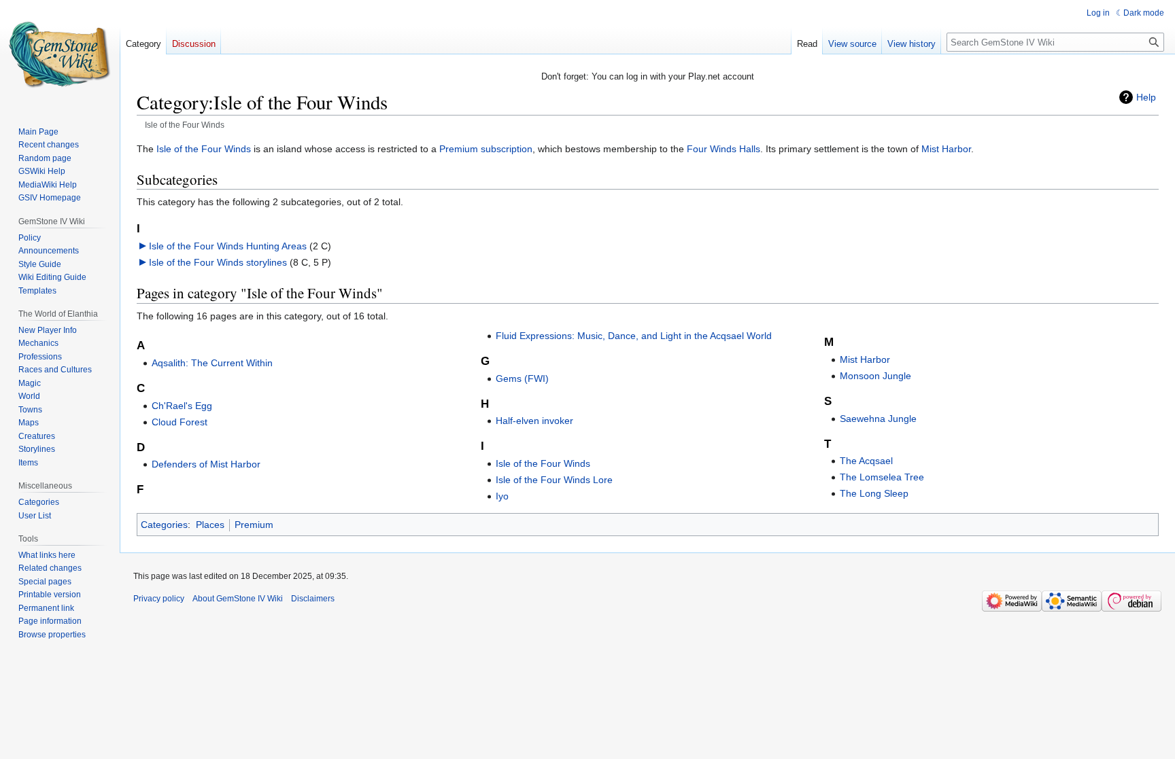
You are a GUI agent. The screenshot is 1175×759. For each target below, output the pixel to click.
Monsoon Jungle (875, 375)
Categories (164, 524)
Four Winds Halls (723, 148)
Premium (254, 524)
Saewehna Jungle (878, 418)
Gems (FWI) (522, 378)
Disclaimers (313, 598)
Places (210, 524)
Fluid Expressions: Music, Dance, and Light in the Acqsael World (634, 335)
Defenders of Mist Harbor (206, 464)
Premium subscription (485, 148)
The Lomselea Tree (882, 477)
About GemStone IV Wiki (237, 598)
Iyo (502, 496)
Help (1146, 97)
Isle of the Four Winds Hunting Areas (228, 246)
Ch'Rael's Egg (182, 405)
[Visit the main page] (59, 54)
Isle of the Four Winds (203, 148)
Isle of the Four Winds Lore (554, 479)
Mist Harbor (946, 148)
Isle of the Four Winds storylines (218, 262)
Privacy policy (158, 598)
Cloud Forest (179, 422)
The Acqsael (866, 460)
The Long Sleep (874, 493)
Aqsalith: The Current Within (212, 362)
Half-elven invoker (534, 420)
